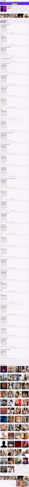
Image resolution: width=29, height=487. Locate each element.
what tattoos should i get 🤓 (5, 144)
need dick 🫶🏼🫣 (3, 98)
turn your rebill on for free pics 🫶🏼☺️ (6, 58)
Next (6, 361)
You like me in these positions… (6, 349)
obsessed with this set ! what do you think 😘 (8, 178)
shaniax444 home (3, 361)
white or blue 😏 (3, 121)
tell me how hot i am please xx (5, 24)
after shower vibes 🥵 (4, 75)
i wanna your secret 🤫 (4, 305)
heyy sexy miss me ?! (4, 201)
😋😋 (1, 190)
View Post (13, 44)
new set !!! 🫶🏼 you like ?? (4, 86)
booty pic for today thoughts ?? (6, 47)
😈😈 (1, 282)
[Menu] (28, 1)
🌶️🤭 (1, 236)
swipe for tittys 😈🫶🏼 (4, 270)
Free (3, 0)
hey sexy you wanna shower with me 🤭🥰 (7, 132)
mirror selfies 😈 (3, 167)
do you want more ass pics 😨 (5, 63)
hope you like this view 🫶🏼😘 (5, 213)
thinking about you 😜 (4, 259)
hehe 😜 (2, 109)
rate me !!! (2, 35)
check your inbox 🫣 (4, 316)
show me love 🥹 (3, 155)
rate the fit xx (3, 224)
